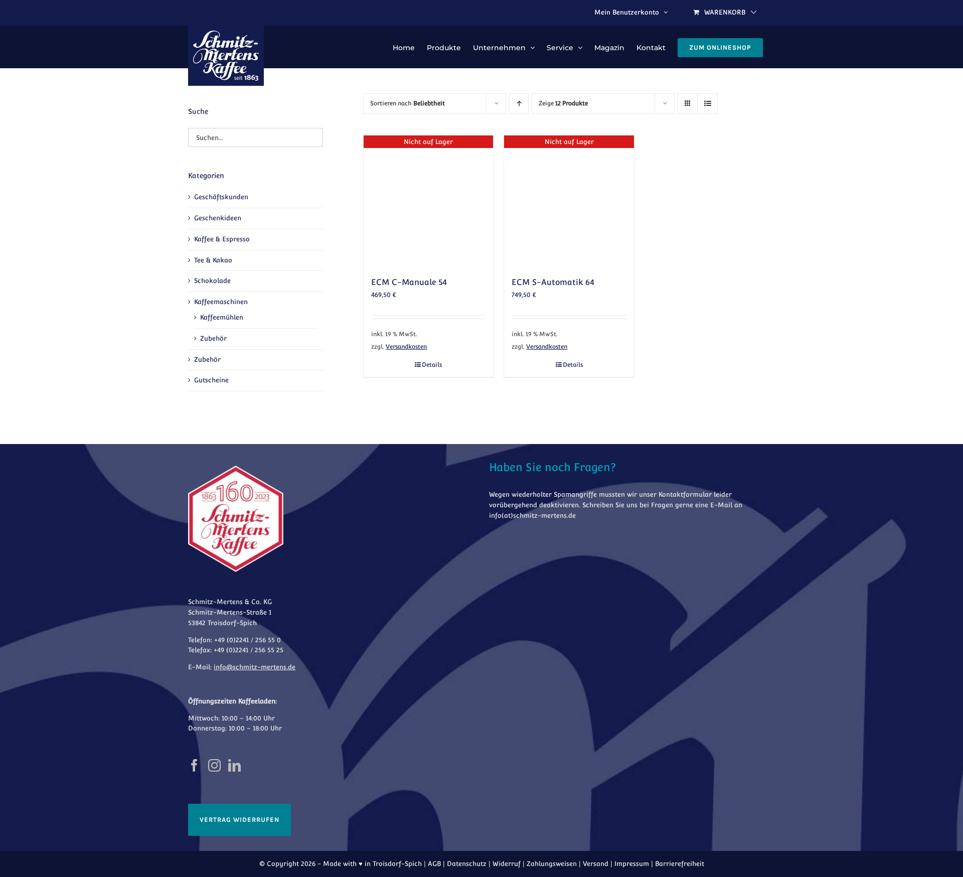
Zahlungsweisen (552, 863)
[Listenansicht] (707, 103)
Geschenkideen (217, 218)
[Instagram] (214, 765)
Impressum (631, 863)
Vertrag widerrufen (239, 819)
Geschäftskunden (221, 197)
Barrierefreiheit (679, 863)
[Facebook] (194, 765)
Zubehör (213, 338)
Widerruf (507, 863)
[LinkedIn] (234, 765)
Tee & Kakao (213, 260)
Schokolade (212, 280)
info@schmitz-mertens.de (254, 667)
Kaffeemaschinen (221, 302)
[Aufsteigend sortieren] (519, 103)
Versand (595, 863)
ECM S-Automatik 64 (553, 282)
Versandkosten (406, 346)
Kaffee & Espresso (222, 239)
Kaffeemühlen (221, 317)
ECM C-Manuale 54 (409, 282)
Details (432, 364)
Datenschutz (467, 863)
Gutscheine (211, 380)
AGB (434, 863)
